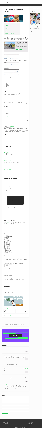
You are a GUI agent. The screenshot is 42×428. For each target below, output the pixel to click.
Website (3, 410)
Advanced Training (5, 423)
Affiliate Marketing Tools (8, 315)
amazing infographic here (16, 100)
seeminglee (8, 308)
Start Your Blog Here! (15, 335)
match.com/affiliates (9, 107)
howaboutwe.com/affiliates (7, 169)
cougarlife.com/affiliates (7, 152)
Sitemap (26, 427)
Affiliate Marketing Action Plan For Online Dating (9, 33)
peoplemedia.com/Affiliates (10, 116)
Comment (3, 395)
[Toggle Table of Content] (18, 23)
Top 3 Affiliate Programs (6, 25)
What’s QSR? (6, 31)
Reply (26, 351)
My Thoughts (6, 26)
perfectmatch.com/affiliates (7, 160)
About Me (29, 421)
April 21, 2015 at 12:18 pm (25, 368)
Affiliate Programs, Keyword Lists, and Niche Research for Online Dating (12, 24)
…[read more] (37, 29)
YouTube (24, 427)
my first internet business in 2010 (35, 24)
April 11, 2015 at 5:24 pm (25, 384)
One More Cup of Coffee (21, 427)
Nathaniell (6, 361)
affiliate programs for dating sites (15, 92)
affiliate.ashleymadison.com (10, 126)
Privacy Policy (30, 423)
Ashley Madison (6, 27)
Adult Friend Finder (6, 28)
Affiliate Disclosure (30, 422)
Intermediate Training (5, 422)
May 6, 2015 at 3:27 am (26, 355)
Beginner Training (5, 421)
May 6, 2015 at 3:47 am (26, 361)
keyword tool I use (9, 222)
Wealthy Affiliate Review (17, 421)
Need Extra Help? (5, 34)
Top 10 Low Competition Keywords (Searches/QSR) (10, 30)
